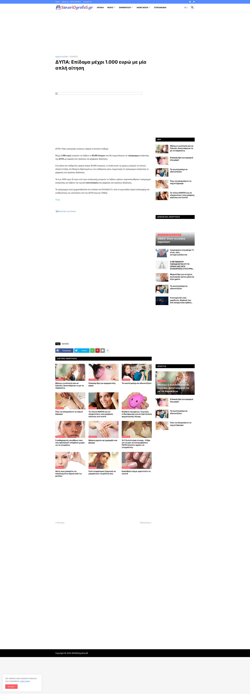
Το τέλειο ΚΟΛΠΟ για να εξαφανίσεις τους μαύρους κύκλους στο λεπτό (101, 414)
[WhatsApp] (92, 350)
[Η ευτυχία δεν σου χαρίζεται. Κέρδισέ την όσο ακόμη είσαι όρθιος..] (162, 301)
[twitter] (194, 2)
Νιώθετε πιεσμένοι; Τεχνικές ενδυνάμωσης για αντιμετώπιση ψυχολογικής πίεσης (137, 414)
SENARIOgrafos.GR (79, 653)
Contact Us (87, 2)
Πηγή (57, 200)
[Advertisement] (125, 33)
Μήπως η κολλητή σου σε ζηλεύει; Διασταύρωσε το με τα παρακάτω (69, 385)
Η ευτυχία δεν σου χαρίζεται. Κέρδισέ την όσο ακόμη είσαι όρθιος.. (181, 300)
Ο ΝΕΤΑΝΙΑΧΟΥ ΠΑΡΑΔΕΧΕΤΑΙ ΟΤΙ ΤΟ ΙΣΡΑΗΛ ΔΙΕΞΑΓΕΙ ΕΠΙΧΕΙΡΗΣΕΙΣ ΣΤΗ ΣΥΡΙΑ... (182, 265)
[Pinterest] (97, 350)
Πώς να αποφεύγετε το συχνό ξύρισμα (69, 413)
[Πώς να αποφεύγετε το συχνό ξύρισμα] (162, 184)
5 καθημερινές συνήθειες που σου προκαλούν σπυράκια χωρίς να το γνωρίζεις (70, 442)
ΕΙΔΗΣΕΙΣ (74, 57)
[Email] (102, 350)
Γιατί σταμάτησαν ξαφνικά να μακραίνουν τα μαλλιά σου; (102, 472)
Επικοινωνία (160, 7)
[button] (186, 7)
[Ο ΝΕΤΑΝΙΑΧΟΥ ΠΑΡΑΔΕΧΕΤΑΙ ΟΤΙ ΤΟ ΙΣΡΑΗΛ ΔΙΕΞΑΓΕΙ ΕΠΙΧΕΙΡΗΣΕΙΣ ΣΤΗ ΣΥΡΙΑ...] (162, 265)
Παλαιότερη (145, 523)
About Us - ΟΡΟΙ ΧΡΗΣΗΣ (71, 2)
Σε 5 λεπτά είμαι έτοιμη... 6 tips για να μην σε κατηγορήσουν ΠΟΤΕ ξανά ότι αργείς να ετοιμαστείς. (136, 444)
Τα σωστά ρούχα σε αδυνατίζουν (136, 383)
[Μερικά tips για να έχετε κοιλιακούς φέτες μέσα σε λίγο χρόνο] (162, 277)
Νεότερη (60, 523)
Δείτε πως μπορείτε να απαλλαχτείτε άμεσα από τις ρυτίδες (68, 473)
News (110, 7)
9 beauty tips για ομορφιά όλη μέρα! (102, 384)
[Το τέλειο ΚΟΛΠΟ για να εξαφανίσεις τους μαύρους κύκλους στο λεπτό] (162, 196)
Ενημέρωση (125, 7)
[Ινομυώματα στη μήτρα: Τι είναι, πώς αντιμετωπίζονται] (162, 253)
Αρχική (100, 7)
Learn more (25, 681)
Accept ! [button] (11, 686)
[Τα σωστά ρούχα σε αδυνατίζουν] (162, 172)
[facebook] (190, 2)
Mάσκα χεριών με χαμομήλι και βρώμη (103, 441)
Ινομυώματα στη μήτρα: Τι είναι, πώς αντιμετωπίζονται (182, 252)
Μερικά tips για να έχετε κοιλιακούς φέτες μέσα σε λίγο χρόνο (182, 276)
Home (57, 2)
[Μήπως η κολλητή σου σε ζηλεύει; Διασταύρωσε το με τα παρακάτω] (162, 149)
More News (142, 7)
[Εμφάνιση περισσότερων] (107, 350)
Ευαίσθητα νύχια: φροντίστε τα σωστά (136, 472)
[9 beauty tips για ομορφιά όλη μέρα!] (162, 160)
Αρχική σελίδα (61, 57)
